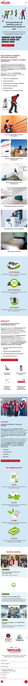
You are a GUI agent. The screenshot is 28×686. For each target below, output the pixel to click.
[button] (26, 637)
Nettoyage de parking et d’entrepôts (14, 206)
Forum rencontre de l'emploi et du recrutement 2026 (11, 572)
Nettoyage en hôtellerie (14, 251)
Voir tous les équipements (9, 360)
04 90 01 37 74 (5, 672)
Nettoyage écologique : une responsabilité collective (13, 623)
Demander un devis (8, 45)
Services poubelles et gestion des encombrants (14, 159)
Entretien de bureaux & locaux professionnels (14, 183)
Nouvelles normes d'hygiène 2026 (11, 596)
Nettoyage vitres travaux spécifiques (14, 229)
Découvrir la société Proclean (10, 460)
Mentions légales (5, 663)
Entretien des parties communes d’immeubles (14, 135)
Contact (4, 674)
